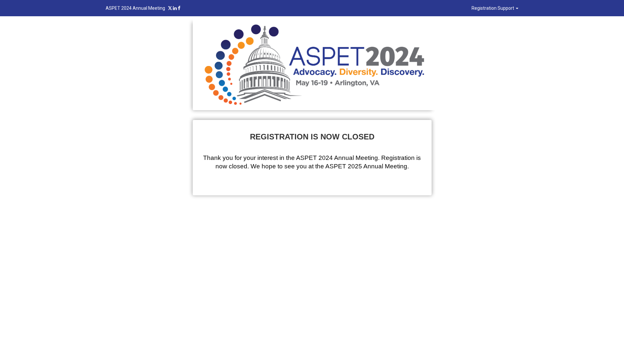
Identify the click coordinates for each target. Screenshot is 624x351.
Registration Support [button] (493, 8)
